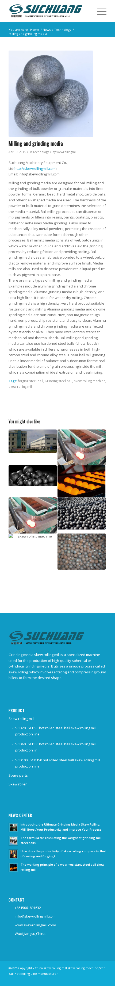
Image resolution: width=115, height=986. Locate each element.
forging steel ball (30, 381)
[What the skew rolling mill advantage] (81, 513)
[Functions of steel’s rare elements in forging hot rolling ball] (33, 441)
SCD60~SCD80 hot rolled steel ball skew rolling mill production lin (55, 747)
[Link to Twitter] (94, 979)
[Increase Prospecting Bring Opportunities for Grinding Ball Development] (33, 557)
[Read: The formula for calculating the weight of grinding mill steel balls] (13, 841)
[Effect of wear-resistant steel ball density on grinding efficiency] (81, 447)
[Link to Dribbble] (102, 979)
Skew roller (18, 784)
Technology (41, 152)
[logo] (48, 11)
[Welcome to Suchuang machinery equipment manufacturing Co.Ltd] (81, 552)
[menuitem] (85, 11)
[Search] (85, 11)
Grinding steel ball (58, 381)
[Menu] (99, 11)
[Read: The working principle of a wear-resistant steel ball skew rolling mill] (13, 867)
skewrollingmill (66, 152)
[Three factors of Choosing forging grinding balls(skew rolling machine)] (81, 481)
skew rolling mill (21, 386)
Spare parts (18, 775)
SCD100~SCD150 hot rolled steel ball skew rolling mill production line (57, 763)
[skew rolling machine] (51, 94)
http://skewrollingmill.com (35, 168)
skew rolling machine (89, 381)
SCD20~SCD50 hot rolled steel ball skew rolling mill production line (55, 731)
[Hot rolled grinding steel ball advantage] (33, 515)
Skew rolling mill (21, 718)
